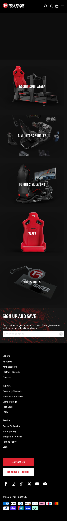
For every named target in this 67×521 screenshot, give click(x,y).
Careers (7, 377)
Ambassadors (10, 367)
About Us (7, 361)
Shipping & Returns (12, 436)
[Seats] (33, 232)
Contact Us (18, 461)
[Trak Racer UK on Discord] (45, 486)
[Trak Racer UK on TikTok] (21, 486)
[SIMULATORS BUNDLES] (33, 135)
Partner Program (11, 372)
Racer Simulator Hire (13, 396)
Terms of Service (11, 426)
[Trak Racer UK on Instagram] (13, 486)
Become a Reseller (18, 471)
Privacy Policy (9, 431)
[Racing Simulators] (33, 86)
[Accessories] (33, 281)
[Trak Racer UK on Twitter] (29, 486)
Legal (5, 447)
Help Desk (7, 407)
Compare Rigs (10, 401)
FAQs (5, 412)
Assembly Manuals (12, 391)
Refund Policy (10, 442)
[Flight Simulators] (33, 184)
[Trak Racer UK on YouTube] (37, 486)
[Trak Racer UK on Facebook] (6, 486)
